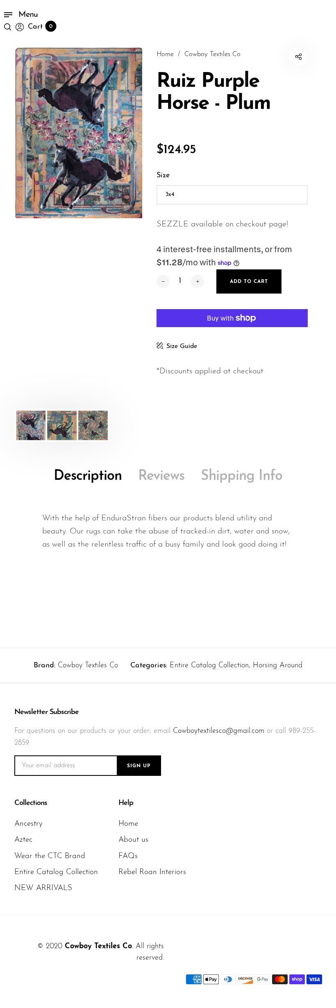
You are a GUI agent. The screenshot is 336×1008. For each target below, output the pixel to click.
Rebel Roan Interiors (152, 872)
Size (163, 175)
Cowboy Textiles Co (88, 665)
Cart (40, 27)
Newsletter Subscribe (46, 712)
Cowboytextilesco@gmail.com (218, 731)
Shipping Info (241, 476)
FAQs (128, 856)
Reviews (161, 476)
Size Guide (181, 346)
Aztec (23, 840)
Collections (30, 803)
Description (88, 476)
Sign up (139, 766)
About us (133, 840)
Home (128, 824)
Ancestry (28, 824)
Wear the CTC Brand (49, 856)
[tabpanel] (78, 132)
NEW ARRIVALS (43, 888)
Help (125, 803)
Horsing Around (277, 665)
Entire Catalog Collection (209, 665)
